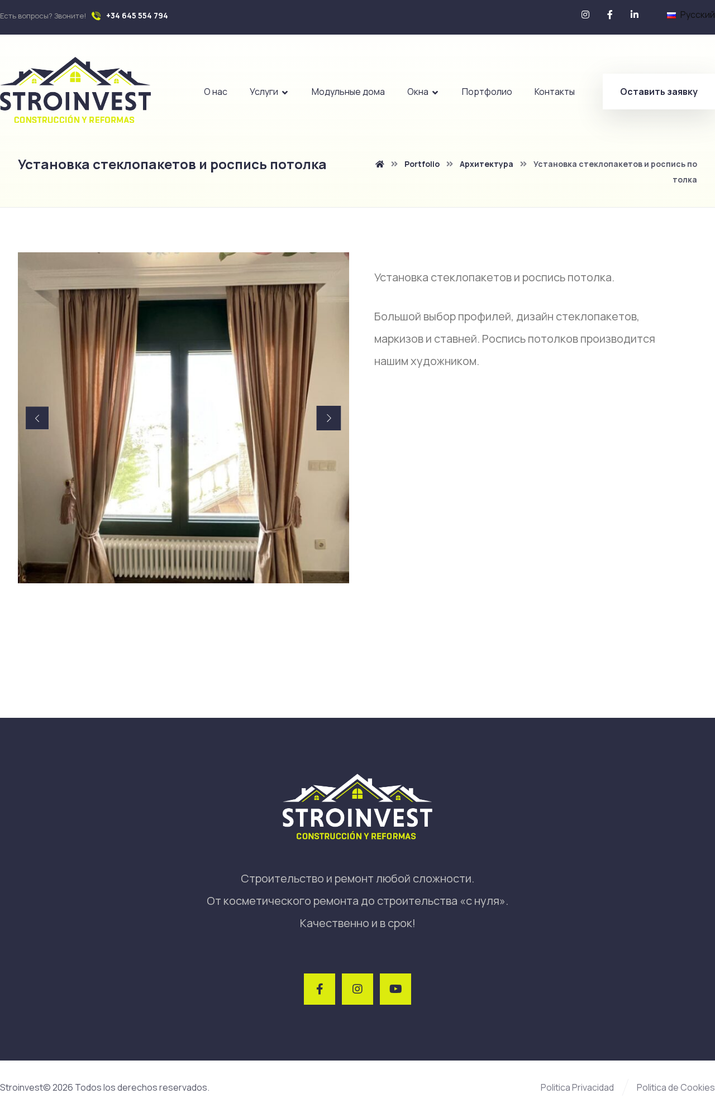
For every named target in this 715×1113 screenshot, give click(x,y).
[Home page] (379, 164)
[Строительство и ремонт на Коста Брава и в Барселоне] (75, 90)
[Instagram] (585, 14)
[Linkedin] (634, 14)
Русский (697, 14)
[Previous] (37, 417)
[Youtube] (395, 989)
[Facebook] (610, 14)
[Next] (329, 418)
